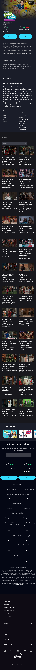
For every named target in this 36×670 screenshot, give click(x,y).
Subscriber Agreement (8, 613)
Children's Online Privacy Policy (10, 607)
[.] (5, 651)
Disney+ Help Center (18, 584)
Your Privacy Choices (8, 616)
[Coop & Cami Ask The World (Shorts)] (10, 434)
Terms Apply (7, 566)
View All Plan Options (9, 60)
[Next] (33, 433)
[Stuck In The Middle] (25, 434)
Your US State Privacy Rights (9, 610)
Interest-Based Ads (7, 620)
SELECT (10, 36)
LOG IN (31, 2)
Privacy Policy (6, 604)
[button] (18, 624)
